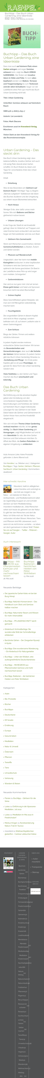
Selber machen (22, 1029)
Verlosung (9, 778)
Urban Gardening (20, 469)
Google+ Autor (9, 533)
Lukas (7, 806)
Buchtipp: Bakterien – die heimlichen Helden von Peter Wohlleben (32, 567)
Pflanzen (36, 466)
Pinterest (33, 530)
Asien (7, 694)
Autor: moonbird (35, 860)
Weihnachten (24, 1068)
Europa (8, 731)
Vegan (22, 1052)
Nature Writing (22, 973)
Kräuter (22, 931)
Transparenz (35, 867)
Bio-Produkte (10, 699)
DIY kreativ (9, 720)
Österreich (9, 752)
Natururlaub (24, 983)
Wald (22, 1060)
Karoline (10, 463)
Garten (6, 69)
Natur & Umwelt (11, 746)
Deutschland (10, 715)
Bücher (8, 704)
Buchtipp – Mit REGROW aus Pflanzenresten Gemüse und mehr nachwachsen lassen (11, 568)
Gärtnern (28, 466)
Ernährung (9, 725)
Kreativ (22, 927)
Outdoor (22, 987)
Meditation (9, 741)
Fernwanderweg (25, 902)
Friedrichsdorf (24, 906)
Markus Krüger (11, 823)
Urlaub (22, 1048)
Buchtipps (7, 466)
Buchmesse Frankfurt (23, 887)
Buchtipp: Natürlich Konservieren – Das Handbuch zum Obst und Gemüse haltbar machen (21, 605)
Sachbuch (7, 469)
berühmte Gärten (23, 872)
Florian (7, 798)
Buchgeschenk (25, 882)
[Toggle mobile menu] (39, 8)
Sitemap (35, 872)
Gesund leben (10, 736)
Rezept (22, 1012)
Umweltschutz (11, 773)
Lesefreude (23, 935)
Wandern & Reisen (12, 783)
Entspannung (24, 894)
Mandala (22, 939)
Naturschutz (24, 979)
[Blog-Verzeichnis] (8, 872)
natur (22, 967)
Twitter (24, 530)
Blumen (22, 878)
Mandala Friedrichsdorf (24, 945)
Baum (22, 866)
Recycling (23, 1000)
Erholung (22, 898)
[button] (5, 563)
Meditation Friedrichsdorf (24, 957)
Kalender (22, 919)
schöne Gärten (22, 1021)
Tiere (7, 768)
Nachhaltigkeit (24, 963)
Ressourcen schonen (23, 1005)
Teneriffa (8, 762)
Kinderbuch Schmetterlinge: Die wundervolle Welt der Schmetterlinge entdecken (20, 632)
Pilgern (22, 996)
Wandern (23, 1064)
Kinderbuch (23, 923)
